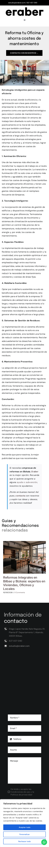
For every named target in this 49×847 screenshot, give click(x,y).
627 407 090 (32, 3)
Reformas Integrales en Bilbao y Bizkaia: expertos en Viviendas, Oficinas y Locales (24, 583)
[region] (24, 823)
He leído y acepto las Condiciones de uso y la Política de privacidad (22, 792)
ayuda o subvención (27, 482)
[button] (5, 567)
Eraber (34, 471)
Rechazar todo (24, 841)
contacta (20, 495)
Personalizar (24, 834)
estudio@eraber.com (16, 3)
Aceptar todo (24, 827)
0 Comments (19, 592)
